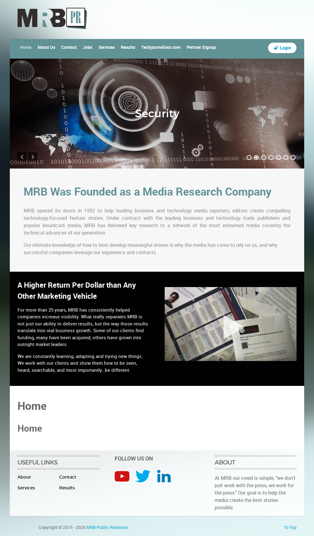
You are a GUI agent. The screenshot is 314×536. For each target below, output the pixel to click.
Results (67, 488)
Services (26, 488)
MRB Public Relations (107, 527)
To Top (290, 527)
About (24, 477)
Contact (67, 477)
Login (285, 48)
